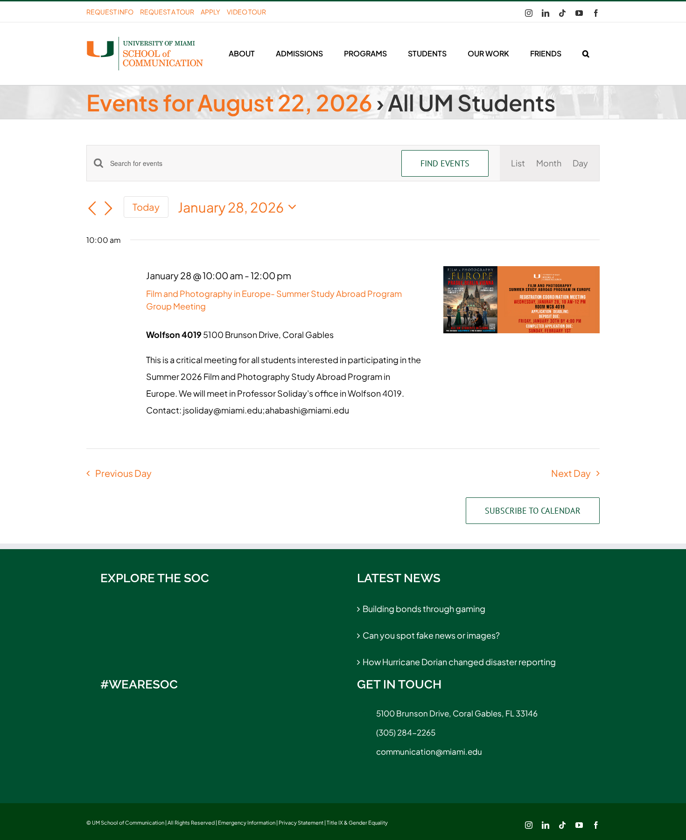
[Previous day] (92, 208)
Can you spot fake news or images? (431, 635)
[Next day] (108, 208)
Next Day (571, 473)
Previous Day (123, 473)
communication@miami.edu (429, 751)
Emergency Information (246, 822)
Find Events (444, 163)
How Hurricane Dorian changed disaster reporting (459, 661)
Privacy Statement (301, 822)
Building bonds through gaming (424, 608)
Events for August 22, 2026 (229, 102)
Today (146, 207)
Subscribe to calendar (533, 511)
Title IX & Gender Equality (357, 822)
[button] (586, 53)
